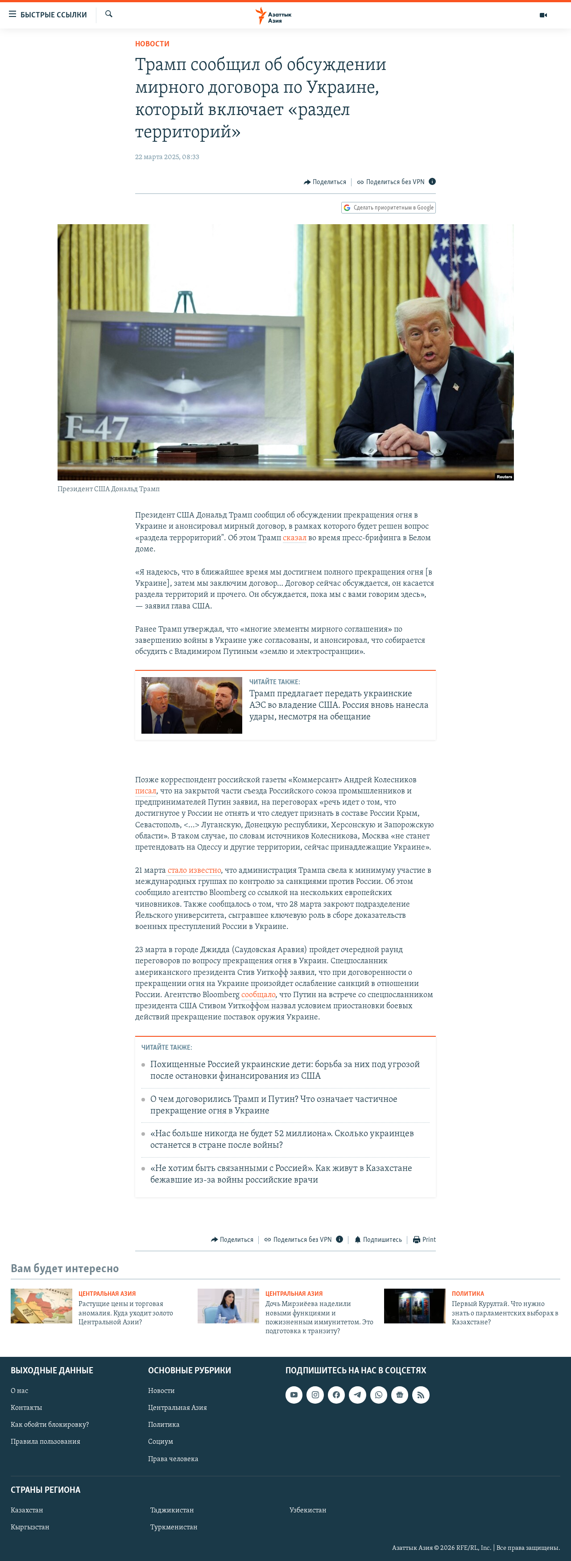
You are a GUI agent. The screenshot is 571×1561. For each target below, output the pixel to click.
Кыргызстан (30, 1527)
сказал (294, 538)
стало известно (193, 871)
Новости (152, 45)
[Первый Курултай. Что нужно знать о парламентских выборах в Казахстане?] (415, 1306)
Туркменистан (174, 1527)
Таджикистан (172, 1510)
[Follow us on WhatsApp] (378, 1394)
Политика (468, 1294)
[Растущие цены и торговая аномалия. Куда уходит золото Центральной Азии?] (41, 1306)
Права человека (173, 1458)
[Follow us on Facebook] (336, 1394)
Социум (160, 1442)
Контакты (26, 1408)
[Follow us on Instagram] (314, 1394)
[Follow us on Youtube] (294, 1394)
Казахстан (27, 1510)
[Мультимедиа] (543, 15)
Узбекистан (308, 1510)
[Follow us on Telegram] (357, 1394)
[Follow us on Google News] (399, 1394)
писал (145, 792)
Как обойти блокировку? (50, 1425)
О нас (19, 1391)
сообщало (258, 995)
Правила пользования (45, 1442)
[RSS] (420, 1394)
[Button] (325, 182)
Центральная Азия (107, 1294)
